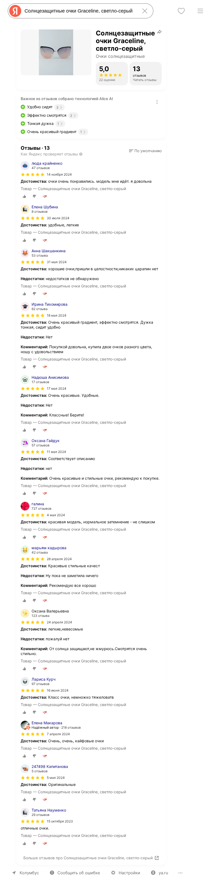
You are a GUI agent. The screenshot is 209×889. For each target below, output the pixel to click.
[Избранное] (181, 11)
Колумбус (29, 872)
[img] (33, 174)
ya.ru (163, 872)
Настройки (129, 872)
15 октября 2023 (60, 821)
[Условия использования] (157, 102)
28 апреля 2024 (59, 559)
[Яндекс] (15, 11)
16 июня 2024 (58, 690)
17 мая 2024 (56, 388)
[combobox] (79, 11)
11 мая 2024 (56, 452)
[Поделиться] (159, 31)
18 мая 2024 (56, 315)
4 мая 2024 (56, 515)
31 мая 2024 (57, 262)
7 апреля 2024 (58, 734)
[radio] (24, 196)
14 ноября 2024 (59, 174)
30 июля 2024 (58, 218)
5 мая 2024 (56, 778)
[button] (145, 150)
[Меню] (200, 10)
